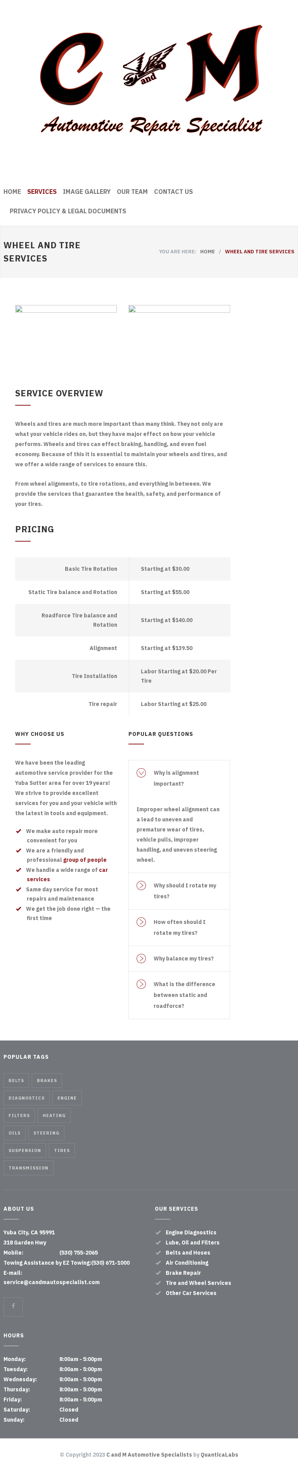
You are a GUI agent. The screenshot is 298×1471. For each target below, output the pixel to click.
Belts (16, 1080)
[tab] (179, 778)
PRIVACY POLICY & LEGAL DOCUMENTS (68, 211)
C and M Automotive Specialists (149, 1454)
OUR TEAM (132, 191)
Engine (67, 1098)
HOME (12, 191)
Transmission (29, 1168)
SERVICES (42, 191)
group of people (85, 859)
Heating (54, 1115)
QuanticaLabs (219, 1454)
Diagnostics (27, 1098)
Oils (15, 1133)
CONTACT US (173, 191)
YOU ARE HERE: (177, 251)
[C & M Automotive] (149, 92)
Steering (46, 1133)
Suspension (25, 1150)
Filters (19, 1115)
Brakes (47, 1080)
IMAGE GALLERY (87, 191)
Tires (62, 1150)
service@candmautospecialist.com (51, 1282)
